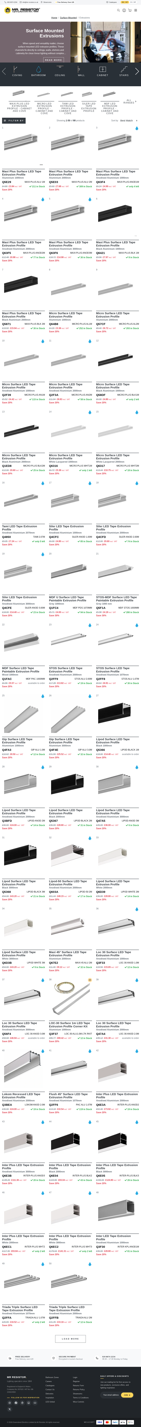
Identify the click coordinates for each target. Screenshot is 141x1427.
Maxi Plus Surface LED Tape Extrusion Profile (21, 174)
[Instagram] (9, 1402)
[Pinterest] (22, 1402)
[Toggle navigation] (136, 10)
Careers (49, 1381)
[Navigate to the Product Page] (23, 145)
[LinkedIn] (28, 1402)
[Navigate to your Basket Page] (129, 10)
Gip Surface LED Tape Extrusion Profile (17, 742)
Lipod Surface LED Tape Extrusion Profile (113, 742)
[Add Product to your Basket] (10, 161)
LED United (50, 1402)
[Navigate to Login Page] (124, 10)
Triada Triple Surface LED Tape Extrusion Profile (20, 1310)
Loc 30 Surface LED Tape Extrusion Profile (113, 955)
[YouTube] (35, 1402)
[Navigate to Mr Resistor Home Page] (58, 10)
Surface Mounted (68, 18)
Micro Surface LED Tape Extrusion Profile (65, 316)
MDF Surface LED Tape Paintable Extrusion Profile (20, 671)
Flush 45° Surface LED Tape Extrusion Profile (68, 1097)
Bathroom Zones (52, 1377)
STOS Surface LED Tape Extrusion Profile (65, 671)
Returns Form (78, 1385)
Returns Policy (79, 1389)
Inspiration (50, 1398)
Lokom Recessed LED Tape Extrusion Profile (21, 1097)
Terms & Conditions (81, 1398)
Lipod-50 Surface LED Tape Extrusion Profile (68, 884)
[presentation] (3, 71)
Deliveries (49, 1394)
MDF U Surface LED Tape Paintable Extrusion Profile (67, 600)
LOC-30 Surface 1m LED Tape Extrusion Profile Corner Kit (69, 1026)
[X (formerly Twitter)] (9, 1409)
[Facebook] (16, 1402)
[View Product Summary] (36, 161)
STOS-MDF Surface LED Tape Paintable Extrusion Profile (116, 600)
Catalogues (50, 1385)
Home (54, 18)
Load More (70, 1339)
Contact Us (50, 1389)
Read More (53, 60)
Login (75, 1377)
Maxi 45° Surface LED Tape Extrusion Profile (67, 955)
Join (126, 1395)
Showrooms (77, 1394)
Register (76, 1381)
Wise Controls (78, 1402)
